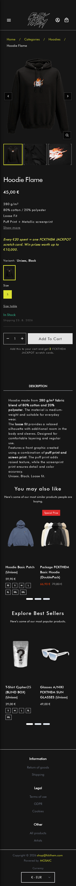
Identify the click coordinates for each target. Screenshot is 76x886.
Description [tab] (38, 386)
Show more (11, 228)
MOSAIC (46, 860)
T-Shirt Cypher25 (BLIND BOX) (18, 692)
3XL (23, 592)
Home (11, 39)
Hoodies (54, 39)
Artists (38, 840)
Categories (32, 39)
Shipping (38, 774)
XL (8, 592)
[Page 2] (38, 599)
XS (8, 585)
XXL (15, 592)
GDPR (38, 804)
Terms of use (38, 797)
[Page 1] (29, 599)
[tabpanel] (38, 438)
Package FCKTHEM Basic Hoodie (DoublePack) (54, 572)
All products (38, 833)
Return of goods (38, 767)
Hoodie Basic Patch (19, 569)
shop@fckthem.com (50, 855)
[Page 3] (46, 599)
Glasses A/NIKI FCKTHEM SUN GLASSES (54, 692)
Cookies (38, 811)
